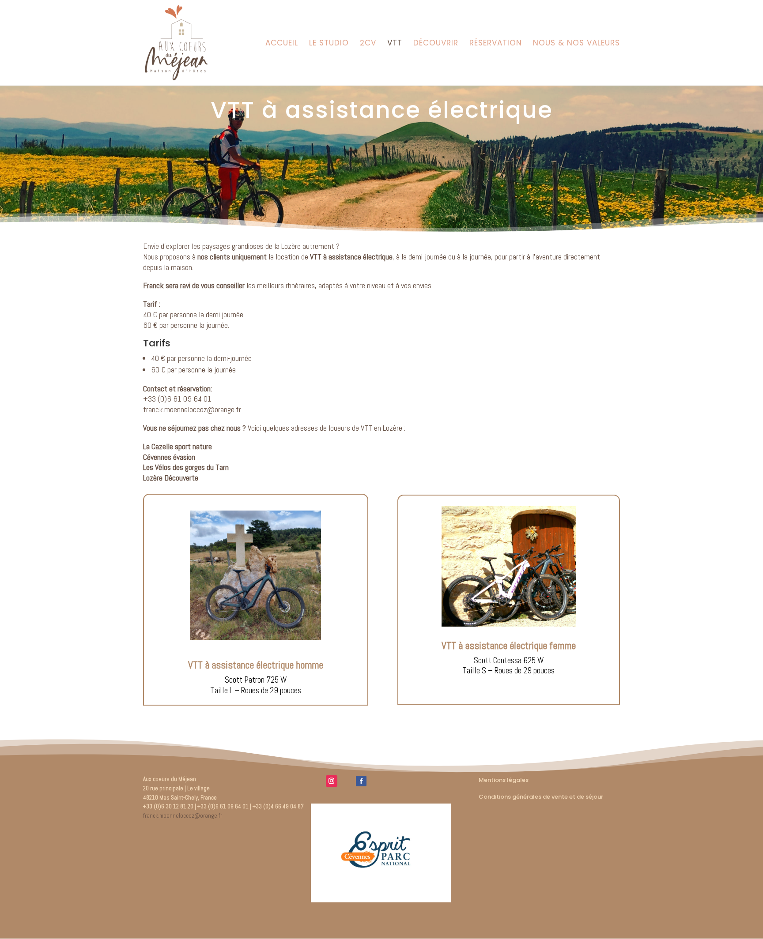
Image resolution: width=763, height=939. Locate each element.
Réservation (495, 44)
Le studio (329, 44)
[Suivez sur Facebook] (361, 781)
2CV (368, 44)
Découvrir (435, 44)
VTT (394, 44)
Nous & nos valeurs (576, 44)
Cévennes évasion (169, 457)
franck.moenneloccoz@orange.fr (192, 409)
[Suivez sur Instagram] (331, 781)
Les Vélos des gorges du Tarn (186, 467)
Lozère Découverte (170, 478)
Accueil (281, 44)
